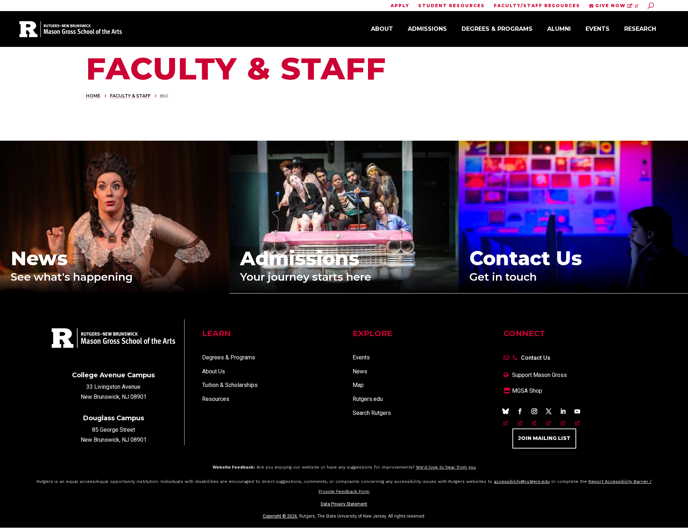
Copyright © (280, 516)
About (382, 28)
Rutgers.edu (368, 399)
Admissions (427, 28)
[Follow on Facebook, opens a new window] (520, 411)
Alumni (559, 28)
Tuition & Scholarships (230, 385)
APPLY (400, 6)
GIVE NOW (610, 5)
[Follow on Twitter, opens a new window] (548, 411)
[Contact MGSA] (573, 291)
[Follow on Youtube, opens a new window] (577, 411)
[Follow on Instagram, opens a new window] (534, 411)
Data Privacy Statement (344, 504)
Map (358, 385)
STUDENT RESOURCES (451, 6)
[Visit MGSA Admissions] (344, 291)
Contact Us (535, 357)
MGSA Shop (526, 390)
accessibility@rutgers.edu (522, 481)
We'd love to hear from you (446, 467)
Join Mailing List (544, 438)
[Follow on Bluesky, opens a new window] (505, 411)
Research (640, 28)
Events (598, 28)
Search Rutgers (372, 413)
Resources (215, 399)
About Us (213, 371)
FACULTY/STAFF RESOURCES (537, 6)
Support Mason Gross (539, 375)
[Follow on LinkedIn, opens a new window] (563, 411)
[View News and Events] (114, 291)
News (360, 371)
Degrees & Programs (497, 28)
